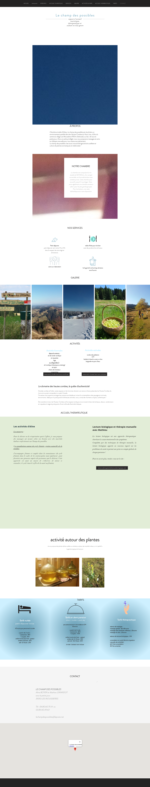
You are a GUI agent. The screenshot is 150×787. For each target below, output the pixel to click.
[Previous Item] (3, 312)
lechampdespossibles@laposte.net (50, 716)
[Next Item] (147, 312)
